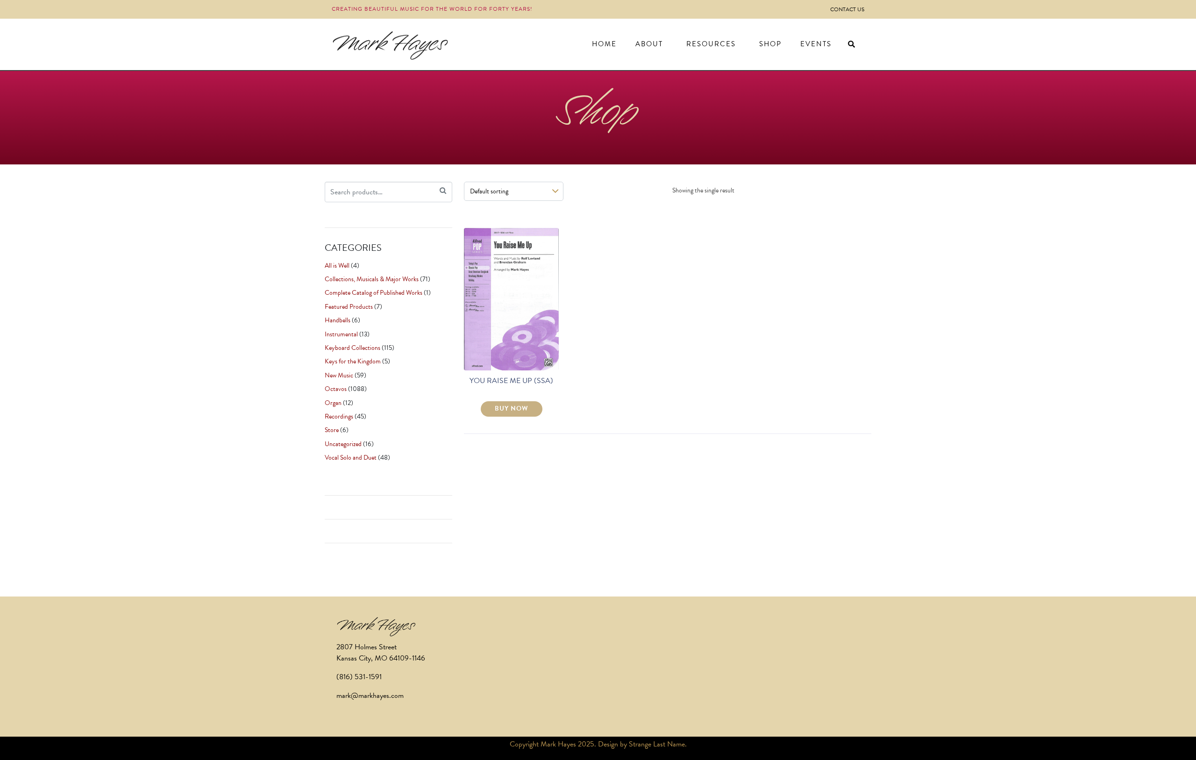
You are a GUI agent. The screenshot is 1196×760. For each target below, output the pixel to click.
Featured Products (349, 307)
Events (816, 44)
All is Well (337, 265)
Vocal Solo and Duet (351, 457)
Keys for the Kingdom (353, 361)
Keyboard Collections (352, 348)
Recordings (339, 416)
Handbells (337, 320)
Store (332, 430)
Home (604, 44)
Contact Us (847, 9)
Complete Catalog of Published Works (373, 293)
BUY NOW (511, 408)
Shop (770, 44)
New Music (339, 375)
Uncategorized (343, 444)
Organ (333, 403)
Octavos (336, 389)
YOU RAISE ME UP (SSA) (511, 380)
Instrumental (341, 334)
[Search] (443, 191)
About (649, 44)
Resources (711, 44)
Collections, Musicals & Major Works (372, 279)
